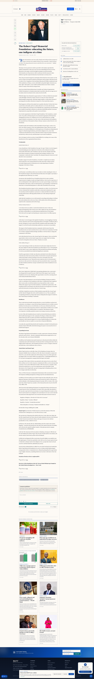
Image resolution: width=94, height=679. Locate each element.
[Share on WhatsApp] (15, 29)
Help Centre (32, 664)
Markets (66, 664)
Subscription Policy (51, 669)
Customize (65, 674)
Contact (31, 667)
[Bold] (20, 501)
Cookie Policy (50, 666)
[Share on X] (15, 20)
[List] (26, 501)
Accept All (71, 674)
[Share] (15, 33)
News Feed (67, 662)
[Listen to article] (15, 39)
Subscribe (70, 9)
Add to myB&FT (77, 45)
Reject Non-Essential (57, 674)
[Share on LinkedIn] (15, 26)
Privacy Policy (50, 664)
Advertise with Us (33, 666)
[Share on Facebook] (15, 23)
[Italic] (22, 501)
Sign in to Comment (28, 503)
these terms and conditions (30, 490)
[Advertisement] (71, 32)
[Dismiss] (79, 75)
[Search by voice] (20, 9)
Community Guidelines (52, 667)
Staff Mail (32, 669)
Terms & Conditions (51, 662)
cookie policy (22, 676)
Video (66, 666)
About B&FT (32, 662)
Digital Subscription (68, 667)
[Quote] (24, 501)
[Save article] (15, 35)
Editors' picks (22, 43)
